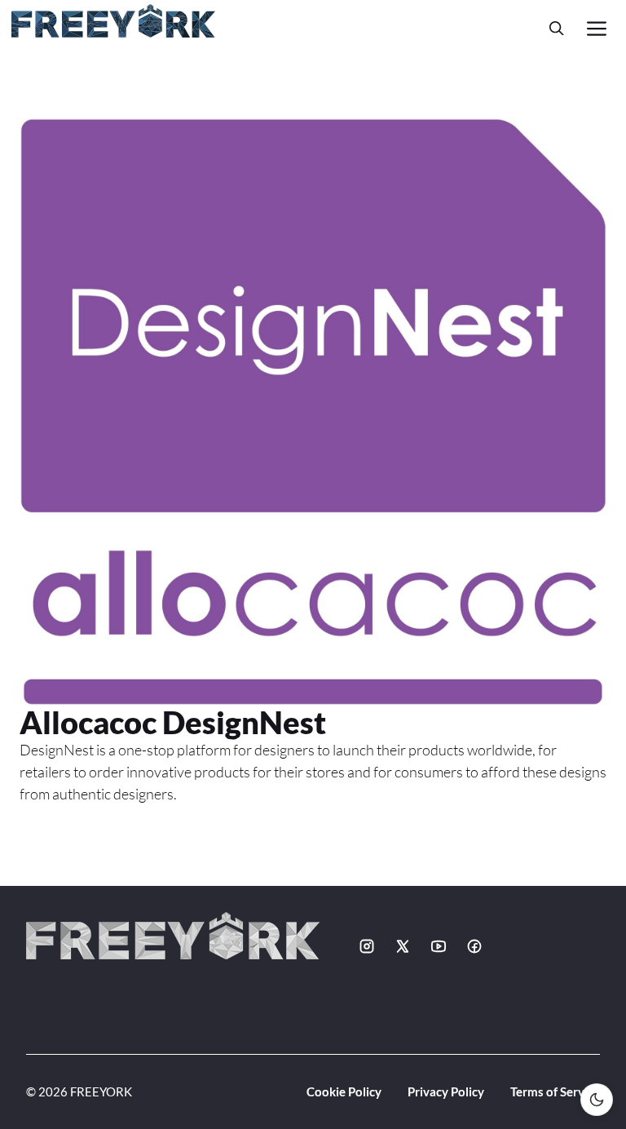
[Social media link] (367, 946)
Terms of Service (555, 1091)
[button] (556, 28)
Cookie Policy (343, 1091)
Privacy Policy (446, 1091)
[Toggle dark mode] (596, 1099)
